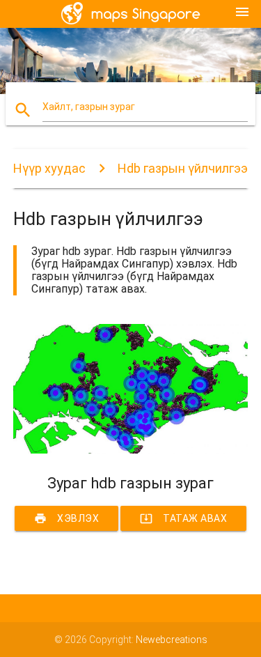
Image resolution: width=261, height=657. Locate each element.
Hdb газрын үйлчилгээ (183, 168)
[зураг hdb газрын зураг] (130, 450)
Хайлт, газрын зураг (88, 106)
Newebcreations (171, 639)
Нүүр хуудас (49, 168)
